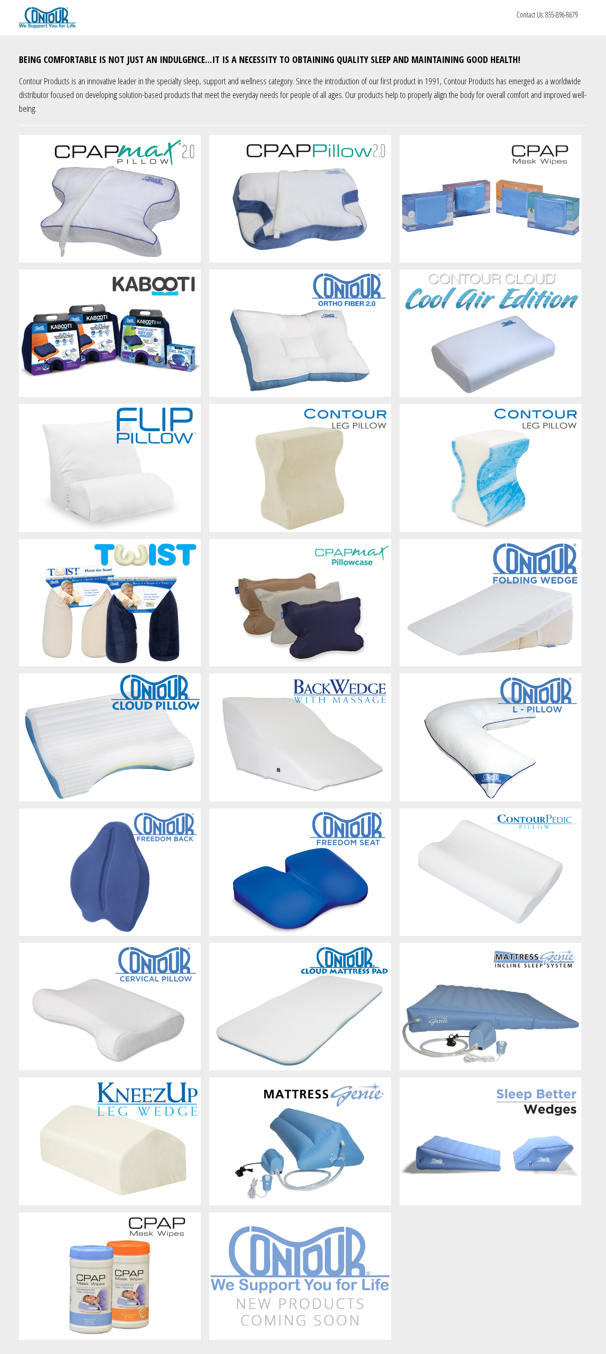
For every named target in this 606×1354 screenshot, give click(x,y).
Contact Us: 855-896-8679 (547, 14)
